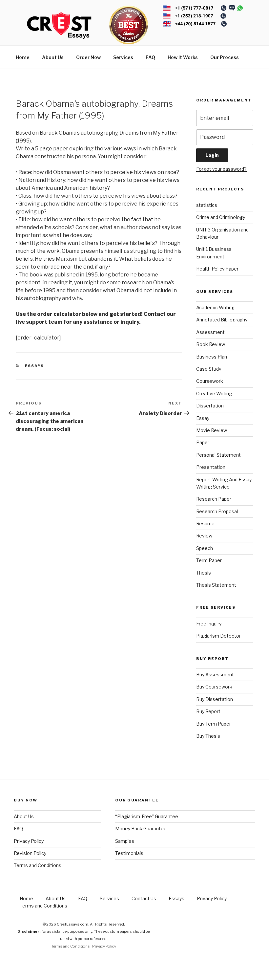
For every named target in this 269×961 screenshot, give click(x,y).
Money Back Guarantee (141, 828)
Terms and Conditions (37, 865)
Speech (204, 548)
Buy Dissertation (214, 699)
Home (23, 57)
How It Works (183, 57)
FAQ (150, 57)
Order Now (88, 57)
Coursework (209, 381)
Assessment (210, 332)
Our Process (224, 57)
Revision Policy (30, 853)
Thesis (203, 573)
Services (123, 57)
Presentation (210, 467)
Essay (202, 418)
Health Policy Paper (217, 269)
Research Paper (213, 499)
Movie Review (211, 430)
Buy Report (208, 711)
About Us (53, 57)
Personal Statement (218, 455)
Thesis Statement (216, 585)
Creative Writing (214, 393)
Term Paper (209, 560)
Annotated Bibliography (221, 319)
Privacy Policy (29, 841)
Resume (205, 523)
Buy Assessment (215, 674)
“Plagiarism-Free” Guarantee (146, 816)
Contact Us (144, 898)
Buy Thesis (208, 736)
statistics (206, 205)
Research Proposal (217, 511)
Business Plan (211, 357)
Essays (34, 365)
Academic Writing (215, 307)
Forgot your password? (221, 169)
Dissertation (210, 405)
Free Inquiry (208, 623)
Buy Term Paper (213, 724)
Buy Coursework (214, 686)
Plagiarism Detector (218, 636)
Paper (202, 442)
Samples (124, 841)
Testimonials (129, 853)
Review (204, 535)
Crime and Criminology (220, 217)
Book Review (210, 344)
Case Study (208, 369)
